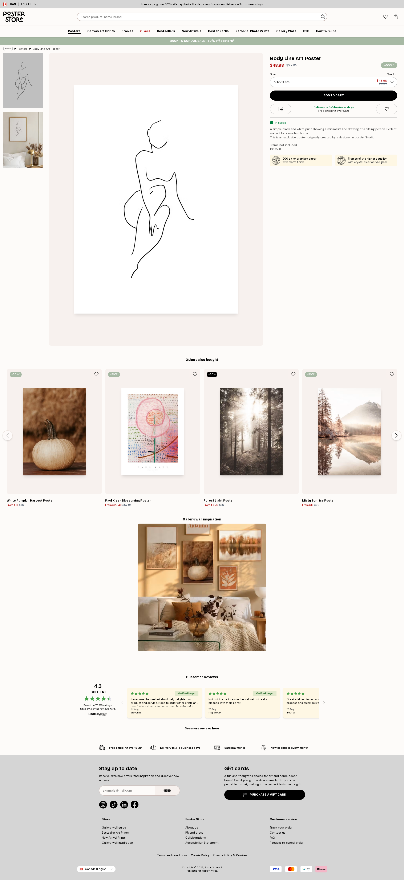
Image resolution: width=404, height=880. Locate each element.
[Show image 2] (23, 140)
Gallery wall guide (114, 827)
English (26, 4)
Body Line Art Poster (46, 49)
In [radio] (396, 74)
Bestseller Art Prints (115, 832)
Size (273, 74)
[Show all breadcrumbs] (8, 49)
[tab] (386, 17)
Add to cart (334, 95)
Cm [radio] (389, 74)
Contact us (277, 832)
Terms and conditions (172, 855)
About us (191, 827)
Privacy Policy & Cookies (230, 855)
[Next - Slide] (396, 435)
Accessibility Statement (202, 843)
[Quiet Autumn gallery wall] (202, 587)
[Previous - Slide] (8, 435)
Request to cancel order (286, 843)
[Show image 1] (23, 80)
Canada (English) (96, 869)
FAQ (272, 837)
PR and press (194, 832)
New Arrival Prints (114, 837)
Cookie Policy (200, 855)
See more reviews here (202, 728)
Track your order (281, 827)
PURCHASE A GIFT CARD (268, 794)
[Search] (323, 17)
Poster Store (211, 867)
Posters (23, 49)
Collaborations (195, 837)
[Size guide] (280, 109)
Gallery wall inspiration (117, 843)
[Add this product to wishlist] (386, 109)
